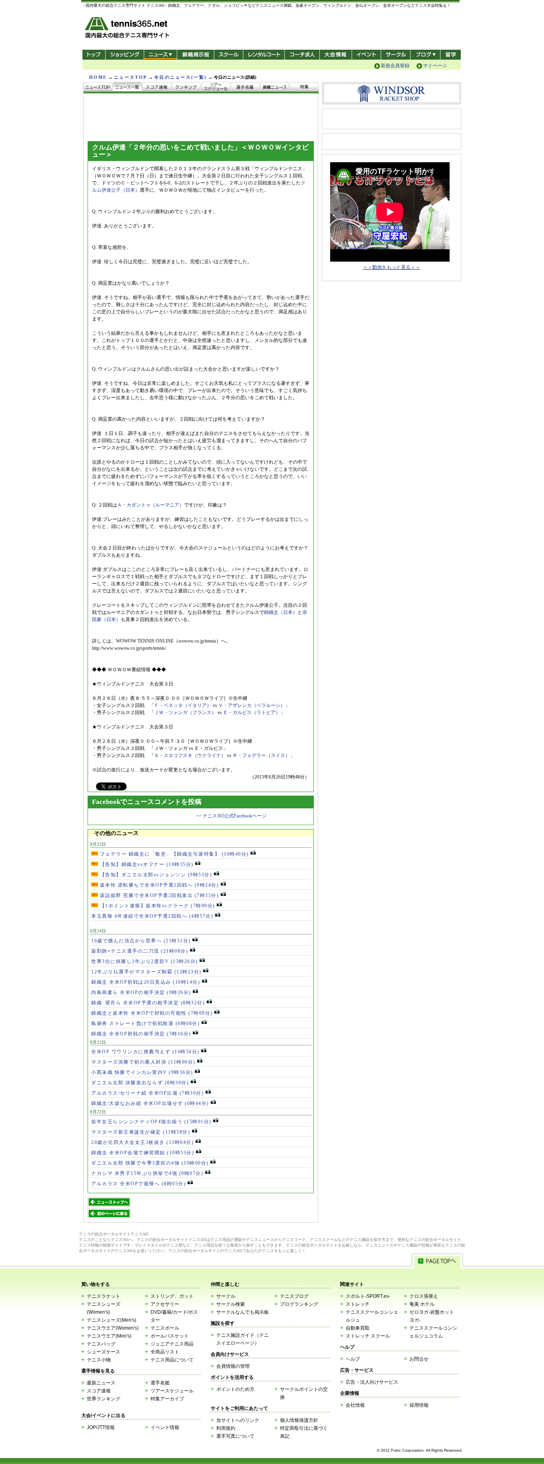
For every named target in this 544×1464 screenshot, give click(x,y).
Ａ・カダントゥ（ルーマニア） (150, 505)
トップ (93, 55)
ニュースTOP (130, 77)
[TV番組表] (275, 87)
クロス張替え (423, 1296)
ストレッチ (358, 1304)
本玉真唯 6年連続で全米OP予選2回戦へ (152, 916)
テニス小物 (99, 1360)
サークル (395, 55)
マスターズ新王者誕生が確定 (140, 1132)
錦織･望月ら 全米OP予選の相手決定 (148, 1003)
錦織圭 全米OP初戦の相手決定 (141, 1034)
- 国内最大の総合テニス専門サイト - (128, 29)
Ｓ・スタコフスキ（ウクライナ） (190, 755)
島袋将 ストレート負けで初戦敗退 (145, 1023)
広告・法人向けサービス (372, 1382)
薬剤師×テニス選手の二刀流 (139, 951)
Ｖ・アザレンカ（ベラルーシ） (251, 705)
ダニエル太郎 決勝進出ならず (140, 1082)
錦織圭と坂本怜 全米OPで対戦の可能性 (152, 1013)
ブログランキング (299, 1304)
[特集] (304, 87)
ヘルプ (353, 1359)
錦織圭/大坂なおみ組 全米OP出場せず (150, 1103)
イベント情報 (165, 1427)
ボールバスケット (170, 1336)
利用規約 (225, 1428)
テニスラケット (103, 1296)
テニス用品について (172, 1360)
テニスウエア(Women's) (113, 1328)
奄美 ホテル (421, 1304)
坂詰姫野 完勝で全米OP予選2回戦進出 (158, 895)
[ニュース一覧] (127, 87)
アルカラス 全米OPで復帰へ (138, 1183)
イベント (366, 55)
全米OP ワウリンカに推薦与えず (145, 1051)
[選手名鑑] (245, 87)
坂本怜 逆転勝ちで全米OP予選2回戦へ (158, 885)
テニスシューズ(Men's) (111, 1320)
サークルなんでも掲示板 (242, 1312)
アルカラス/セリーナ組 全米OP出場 (147, 1093)
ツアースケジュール (172, 1391)
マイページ (435, 65)
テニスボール (165, 1328)
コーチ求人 (302, 55)
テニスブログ (294, 1296)
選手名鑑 (160, 1383)
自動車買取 (358, 1328)
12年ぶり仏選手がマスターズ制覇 (146, 972)
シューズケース (103, 1352)
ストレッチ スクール (368, 1336)
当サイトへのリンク (237, 1420)
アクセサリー (165, 1304)
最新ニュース (101, 1383)
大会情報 (335, 55)
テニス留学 (450, 55)
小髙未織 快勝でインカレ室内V (142, 1072)
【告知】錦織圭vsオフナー (146, 864)
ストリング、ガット (172, 1296)
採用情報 (419, 1405)
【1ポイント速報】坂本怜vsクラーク (156, 906)
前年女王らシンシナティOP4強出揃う (151, 1121)
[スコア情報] (157, 87)
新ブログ (425, 55)
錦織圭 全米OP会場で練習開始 (142, 1152)
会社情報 (355, 1405)
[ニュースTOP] (98, 87)
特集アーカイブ (167, 1399)
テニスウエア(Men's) (109, 1336)
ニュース (160, 55)
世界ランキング (103, 1399)
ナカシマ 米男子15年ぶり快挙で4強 (147, 1173)
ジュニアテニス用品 (172, 1344)
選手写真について (235, 1436)
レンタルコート (264, 55)
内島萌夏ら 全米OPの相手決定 (141, 992)
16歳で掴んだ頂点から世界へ (141, 941)
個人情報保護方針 (299, 1420)
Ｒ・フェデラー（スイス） (261, 755)
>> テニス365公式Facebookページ (231, 816)
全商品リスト (165, 1352)
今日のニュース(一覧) (180, 77)
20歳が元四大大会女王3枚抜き (142, 1142)
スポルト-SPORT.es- (368, 1296)
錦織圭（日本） (280, 612)
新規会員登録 (395, 65)
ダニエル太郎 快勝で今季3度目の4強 (150, 1163)
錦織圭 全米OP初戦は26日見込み (145, 982)
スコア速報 (99, 1391)
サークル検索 (230, 1304)
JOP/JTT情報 (101, 1427)
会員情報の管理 (233, 1366)
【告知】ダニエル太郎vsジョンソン (155, 875)
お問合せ (419, 1359)
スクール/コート (228, 55)
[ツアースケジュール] (216, 87)
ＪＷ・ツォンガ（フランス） (185, 712)
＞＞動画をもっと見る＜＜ (391, 267)
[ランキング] (186, 87)
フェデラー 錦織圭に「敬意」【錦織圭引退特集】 (173, 854)
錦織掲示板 (195, 55)
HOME (98, 77)
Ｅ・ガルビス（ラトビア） (251, 712)
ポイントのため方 (235, 1389)
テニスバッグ (101, 1344)
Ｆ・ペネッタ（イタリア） (182, 705)
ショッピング (124, 55)
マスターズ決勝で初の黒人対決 (143, 1062)
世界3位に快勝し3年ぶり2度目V (144, 961)
